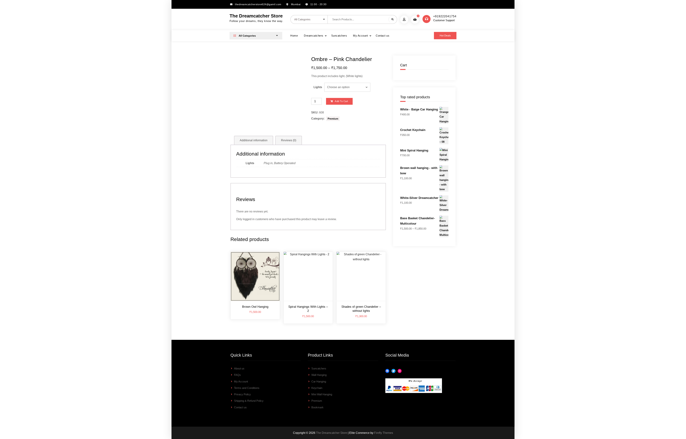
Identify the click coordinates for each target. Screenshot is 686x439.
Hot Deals (445, 35)
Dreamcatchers (313, 35)
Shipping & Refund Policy (249, 400)
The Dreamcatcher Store (256, 16)
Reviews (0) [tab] (288, 140)
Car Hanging (318, 381)
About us (239, 368)
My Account (360, 35)
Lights (318, 87)
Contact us (382, 35)
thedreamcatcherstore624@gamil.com (258, 4)
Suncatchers (339, 35)
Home (294, 35)
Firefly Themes (383, 432)
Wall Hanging (319, 374)
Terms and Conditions (246, 387)
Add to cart (341, 101)
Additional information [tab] (253, 140)
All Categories (247, 35)
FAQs (237, 374)
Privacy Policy (242, 394)
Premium (333, 118)
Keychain (316, 387)
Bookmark (317, 407)
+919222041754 (444, 16)
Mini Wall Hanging (321, 394)
